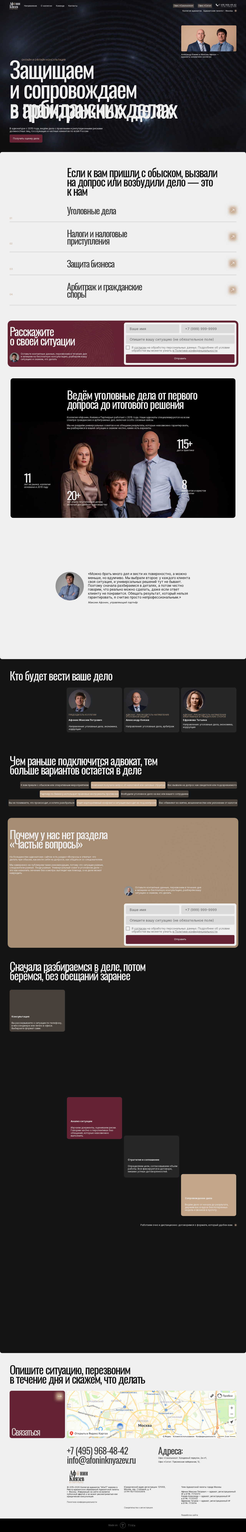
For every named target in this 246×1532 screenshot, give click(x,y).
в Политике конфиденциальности (195, 350)
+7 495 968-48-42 (227, 5)
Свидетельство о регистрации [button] (138, 1508)
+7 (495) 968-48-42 (97, 1450)
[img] (15, 6)
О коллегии (46, 6)
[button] (123, 293)
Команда (60, 6)
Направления (30, 6)
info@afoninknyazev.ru (101, 1459)
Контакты (72, 6)
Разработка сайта (189, 1515)
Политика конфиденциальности (82, 1502)
